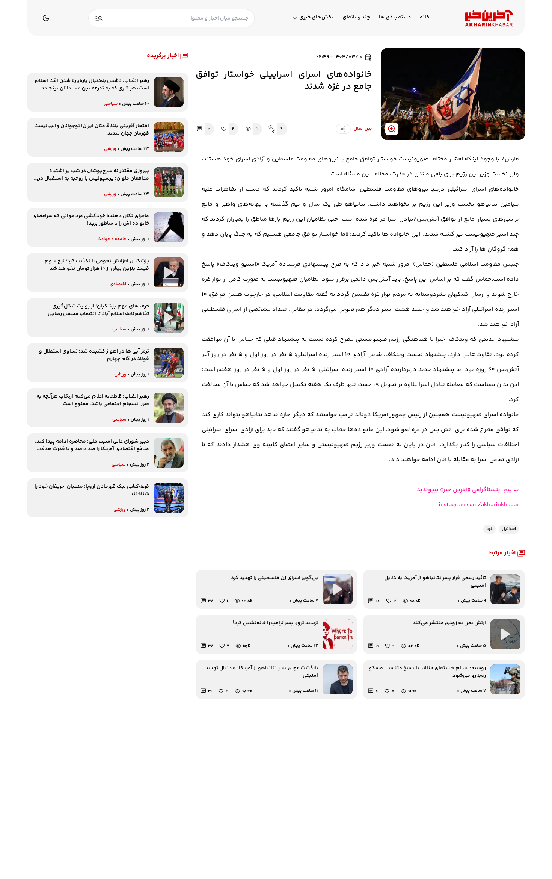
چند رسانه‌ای (356, 17)
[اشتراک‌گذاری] (343, 129)
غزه (489, 529)
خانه (424, 17)
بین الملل (363, 128)
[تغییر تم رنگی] (46, 18)
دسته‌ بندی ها (395, 17)
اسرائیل (509, 529)
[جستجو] (99, 18)
